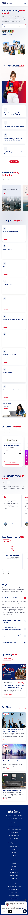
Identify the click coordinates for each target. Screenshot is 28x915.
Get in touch (14, 878)
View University (12, 463)
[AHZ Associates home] (8, 2)
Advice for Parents (14, 899)
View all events (7, 658)
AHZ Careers (14, 869)
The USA (14, 855)
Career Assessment (14, 895)
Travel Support (14, 892)
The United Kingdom (14, 846)
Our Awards (14, 866)
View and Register (8, 694)
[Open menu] (25, 3)
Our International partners (14, 829)
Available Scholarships (14, 835)
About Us (14, 863)
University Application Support (14, 886)
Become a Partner (14, 875)
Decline (4, 911)
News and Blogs (14, 872)
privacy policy (22, 908)
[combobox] (15, 26)
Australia (14, 852)
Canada (14, 849)
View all (22, 707)
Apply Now (14, 162)
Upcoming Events (14, 838)
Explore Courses (14, 832)
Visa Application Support (14, 889)
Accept (10, 911)
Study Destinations (14, 826)
